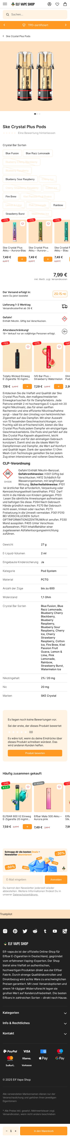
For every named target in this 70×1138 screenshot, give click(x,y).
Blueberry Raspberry (17, 170)
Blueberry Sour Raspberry (20, 179)
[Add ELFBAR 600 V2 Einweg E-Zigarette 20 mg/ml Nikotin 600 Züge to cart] (27, 826)
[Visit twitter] (25, 931)
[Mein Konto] (49, 4)
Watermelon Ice (40, 213)
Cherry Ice (48, 179)
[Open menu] (5, 4)
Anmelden (56, 879)
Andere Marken (3, 36)
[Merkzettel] (57, 4)
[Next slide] (2, 113)
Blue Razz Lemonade (38, 153)
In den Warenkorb (44, 1131)
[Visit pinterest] (15, 931)
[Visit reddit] (35, 931)
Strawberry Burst (15, 213)
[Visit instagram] (5, 931)
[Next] (4, 25)
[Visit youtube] (54, 931)
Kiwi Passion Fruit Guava (37, 196)
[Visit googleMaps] (65, 931)
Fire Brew (11, 196)
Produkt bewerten (35, 753)
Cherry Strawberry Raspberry (22, 187)
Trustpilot (6, 914)
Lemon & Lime (14, 205)
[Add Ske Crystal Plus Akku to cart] (22, 259)
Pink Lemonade (37, 205)
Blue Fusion (12, 153)
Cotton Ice (51, 187)
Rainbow (58, 205)
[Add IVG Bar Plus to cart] (58, 386)
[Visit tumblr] (45, 931)
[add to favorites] (22, 223)
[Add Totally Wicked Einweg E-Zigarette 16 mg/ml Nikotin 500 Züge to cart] (27, 386)
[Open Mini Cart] (65, 4)
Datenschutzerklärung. (25, 894)
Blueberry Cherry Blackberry (21, 161)
